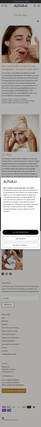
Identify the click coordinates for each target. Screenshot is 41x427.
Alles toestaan (19, 232)
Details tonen (20, 245)
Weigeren (20, 239)
